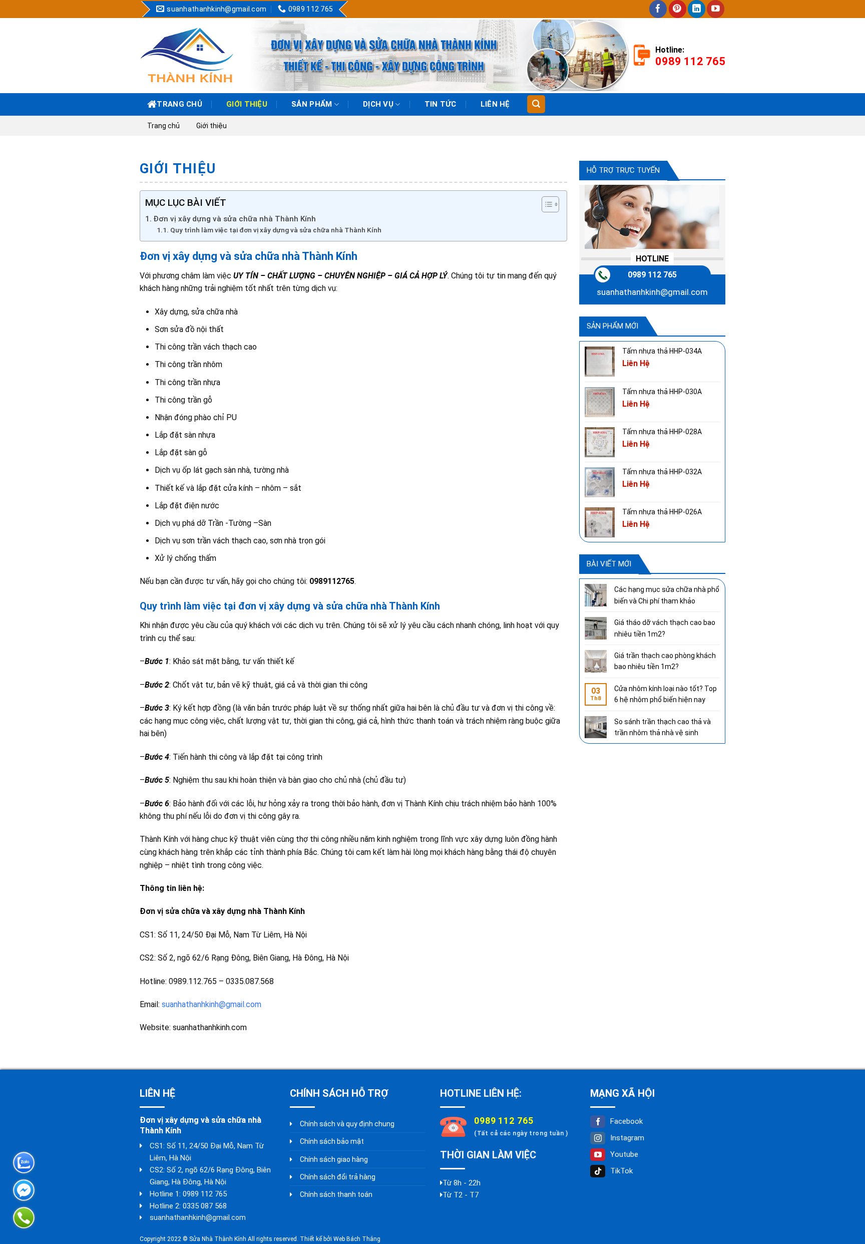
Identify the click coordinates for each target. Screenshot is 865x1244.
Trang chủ (179, 104)
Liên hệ (495, 104)
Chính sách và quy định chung (347, 1124)
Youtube (624, 1154)
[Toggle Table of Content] (545, 204)
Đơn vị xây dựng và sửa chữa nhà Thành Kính (234, 218)
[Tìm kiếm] (536, 104)
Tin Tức (440, 104)
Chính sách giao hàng (334, 1159)
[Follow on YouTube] (715, 9)
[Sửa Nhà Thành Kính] (187, 55)
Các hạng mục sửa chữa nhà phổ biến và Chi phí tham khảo (666, 594)
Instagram (627, 1137)
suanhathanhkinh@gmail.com (211, 1004)
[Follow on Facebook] (658, 9)
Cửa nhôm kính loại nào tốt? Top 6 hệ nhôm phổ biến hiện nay (665, 694)
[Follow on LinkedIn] (696, 9)
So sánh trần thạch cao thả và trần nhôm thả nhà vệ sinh (662, 727)
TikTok (621, 1170)
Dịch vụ (378, 104)
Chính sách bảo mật (332, 1141)
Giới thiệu (246, 104)
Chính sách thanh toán (336, 1194)
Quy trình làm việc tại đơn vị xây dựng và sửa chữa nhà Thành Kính (275, 230)
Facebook (626, 1121)
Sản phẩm (311, 104)
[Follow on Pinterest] (677, 9)
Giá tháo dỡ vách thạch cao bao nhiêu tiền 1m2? (664, 628)
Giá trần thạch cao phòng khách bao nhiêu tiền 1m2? (665, 661)
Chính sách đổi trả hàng (337, 1177)
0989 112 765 (652, 274)
